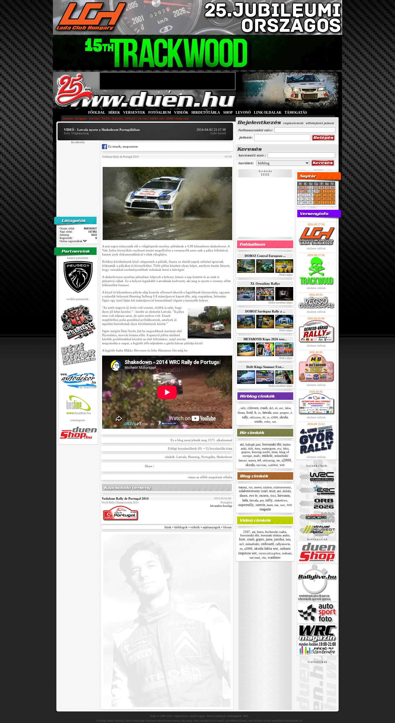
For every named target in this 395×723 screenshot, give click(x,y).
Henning (194, 457)
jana (269, 539)
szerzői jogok (197, 716)
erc (281, 408)
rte (278, 460)
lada (245, 500)
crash (263, 408)
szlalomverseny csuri (253, 491)
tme (276, 505)
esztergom (269, 448)
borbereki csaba (275, 531)
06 (332, 198)
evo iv (253, 496)
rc (264, 417)
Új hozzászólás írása (219, 448)
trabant (286, 553)
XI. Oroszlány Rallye (265, 283)
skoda (284, 417)
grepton (245, 452)
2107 (246, 531)
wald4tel (273, 465)
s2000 (274, 417)
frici (273, 495)
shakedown (280, 500)
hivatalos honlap (221, 505)
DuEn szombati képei (280, 302)
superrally (246, 505)
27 (316, 195)
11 (305, 187)
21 (321, 191)
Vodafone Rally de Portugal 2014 (120, 156)
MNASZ (130, 118)
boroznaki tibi (271, 444)
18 (305, 191)
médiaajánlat (235, 716)
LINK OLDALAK (267, 113)
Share (148, 466)
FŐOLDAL (96, 113)
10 (300, 187)
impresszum (181, 716)
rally (243, 408)
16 (332, 187)
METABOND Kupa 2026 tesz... (265, 339)
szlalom (267, 487)
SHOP (227, 113)
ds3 (271, 408)
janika (279, 539)
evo (279, 448)
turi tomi (261, 465)
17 (300, 191)
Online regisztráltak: (71, 241)
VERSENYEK (134, 113)
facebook (68, 118)
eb (276, 408)
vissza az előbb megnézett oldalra (210, 477)
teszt (272, 491)
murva (252, 460)
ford (249, 412)
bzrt (242, 539)
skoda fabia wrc (266, 548)
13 (316, 187)
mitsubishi (252, 544)
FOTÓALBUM (159, 113)
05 (327, 198)
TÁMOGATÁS (296, 113)
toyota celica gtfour (269, 553)
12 (327, 202)
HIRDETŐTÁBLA (205, 113)
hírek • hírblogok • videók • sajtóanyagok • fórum (198, 527)
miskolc (267, 456)
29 (327, 195)
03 (316, 198)
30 (332, 195)
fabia (288, 408)
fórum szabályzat (216, 716)
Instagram (80, 118)
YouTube (94, 118)
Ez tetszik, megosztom (122, 146)
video (267, 421)
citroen (253, 408)
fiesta (241, 412)
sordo (258, 422)
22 (327, 191)
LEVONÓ (244, 113)
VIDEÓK (181, 113)
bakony (243, 487)
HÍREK (114, 113)
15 (327, 187)
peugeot (284, 412)
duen (257, 448)
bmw (260, 531)
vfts (264, 557)
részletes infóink (316, 248)
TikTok (105, 118)
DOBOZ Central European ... (265, 255)
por (262, 500)
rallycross (255, 417)
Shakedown (224, 457)
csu (250, 487)
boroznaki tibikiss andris (275, 535)
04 (321, 198)
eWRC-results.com (178, 118)
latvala (267, 413)
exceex (264, 496)
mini (275, 412)
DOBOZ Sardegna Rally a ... (265, 311)
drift (250, 448)
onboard (267, 544)
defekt (287, 491)
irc (259, 412)
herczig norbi (261, 452)
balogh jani (253, 444)
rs (268, 417)
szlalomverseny (282, 487)
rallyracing (269, 460)
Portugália (208, 457)
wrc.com (142, 118)
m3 (241, 544)
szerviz (260, 505)
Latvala (181, 457)
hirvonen (284, 496)
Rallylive (117, 118)
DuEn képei (286, 274)
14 (321, 187)
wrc (274, 421)
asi (242, 444)
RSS (246, 716)
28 (321, 195)
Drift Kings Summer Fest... (265, 367)
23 (332, 191)
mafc (257, 455)
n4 (259, 460)
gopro (260, 539)
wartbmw (274, 557)
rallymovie (283, 544)
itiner (275, 452)
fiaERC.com (157, 118)
